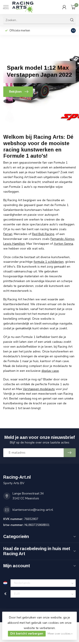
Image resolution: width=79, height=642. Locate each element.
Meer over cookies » (60, 633)
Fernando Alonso (62, 239)
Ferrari (7, 234)
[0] (73, 7)
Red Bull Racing (43, 234)
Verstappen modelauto (39, 389)
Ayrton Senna (63, 244)
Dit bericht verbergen (26, 633)
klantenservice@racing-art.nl (33, 510)
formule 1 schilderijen (49, 262)
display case (50, 371)
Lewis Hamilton (14, 244)
